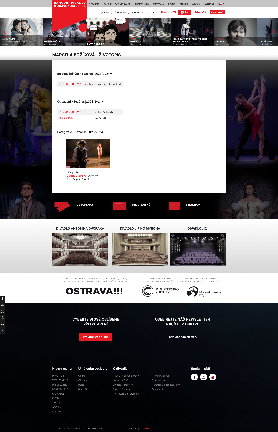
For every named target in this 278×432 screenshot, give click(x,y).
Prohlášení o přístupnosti (126, 393)
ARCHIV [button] (196, 4)
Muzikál (82, 389)
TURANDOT (107, 41)
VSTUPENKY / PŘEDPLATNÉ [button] (117, 4)
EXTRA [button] (171, 4)
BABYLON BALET (67, 44)
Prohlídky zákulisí (161, 375)
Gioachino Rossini (152, 44)
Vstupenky (216, 12)
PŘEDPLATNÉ (141, 204)
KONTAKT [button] (209, 4)
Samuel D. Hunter (194, 44)
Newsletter (167, 12)
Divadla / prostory (123, 384)
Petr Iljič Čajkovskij (237, 44)
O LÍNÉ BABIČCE (24, 41)
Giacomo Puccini (108, 44)
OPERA (105, 12)
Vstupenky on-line (95, 337)
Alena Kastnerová (23, 44)
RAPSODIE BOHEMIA (69, 84)
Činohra (82, 380)
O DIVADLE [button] (158, 4)
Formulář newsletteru (182, 337)
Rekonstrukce (159, 380)
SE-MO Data (145, 428)
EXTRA (56, 398)
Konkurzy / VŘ (120, 380)
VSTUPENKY (85, 204)
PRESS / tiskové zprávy (126, 375)
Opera (81, 375)
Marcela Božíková (76, 175)
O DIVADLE (58, 393)
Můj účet (201, 12)
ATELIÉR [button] (184, 4)
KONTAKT (57, 411)
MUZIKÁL (150, 12)
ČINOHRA (120, 12)
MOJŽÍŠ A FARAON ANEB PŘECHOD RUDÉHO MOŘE (162, 40)
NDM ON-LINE (60, 389)
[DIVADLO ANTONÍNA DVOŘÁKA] (80, 249)
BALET (135, 12)
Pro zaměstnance (122, 389)
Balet (81, 384)
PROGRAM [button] (94, 4)
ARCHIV (56, 407)
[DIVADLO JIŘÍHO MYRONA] (140, 249)
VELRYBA (192, 41)
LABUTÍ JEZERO (238, 41)
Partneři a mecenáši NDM (166, 384)
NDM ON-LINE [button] (142, 4)
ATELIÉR (56, 402)
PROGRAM (193, 204)
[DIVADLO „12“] (198, 249)
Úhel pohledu (65, 117)
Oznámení (157, 389)
